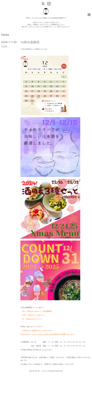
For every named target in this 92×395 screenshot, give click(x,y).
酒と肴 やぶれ (40, 371)
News (5, 34)
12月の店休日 (29, 42)
